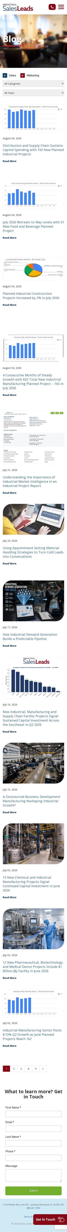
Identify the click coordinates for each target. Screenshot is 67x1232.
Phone (10, 1151)
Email (9, 1122)
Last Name (13, 1136)
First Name (13, 1107)
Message (11, 1166)
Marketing (33, 75)
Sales (12, 75)
